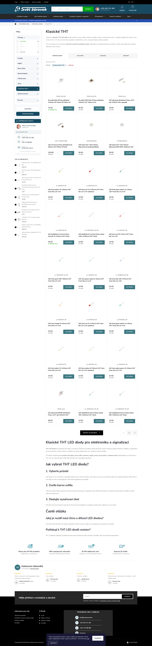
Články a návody (25, 2)
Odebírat (127, 596)
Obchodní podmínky (20, 615)
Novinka (29, 47)
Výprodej (29, 52)
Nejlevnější (80, 55)
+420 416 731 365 (85, 623)
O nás (16, 2)
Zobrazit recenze (34, 568)
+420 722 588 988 (85, 628)
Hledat (88, 9)
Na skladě (29, 41)
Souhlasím (97, 638)
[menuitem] (23, 16)
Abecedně (126, 55)
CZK (132, 2)
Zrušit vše (71, 65)
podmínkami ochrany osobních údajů (110, 601)
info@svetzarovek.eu (86, 617)
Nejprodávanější (57, 55)
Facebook (82, 633)
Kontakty (46, 2)
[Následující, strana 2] (129, 432)
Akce (29, 44)
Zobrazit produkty (27, 114)
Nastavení (53, 643)
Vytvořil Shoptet (133, 642)
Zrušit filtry (27, 109)
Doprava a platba (36, 2)
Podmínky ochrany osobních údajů (24, 618)
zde (88, 639)
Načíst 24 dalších (90, 433)
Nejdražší (103, 55)
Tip (29, 49)
